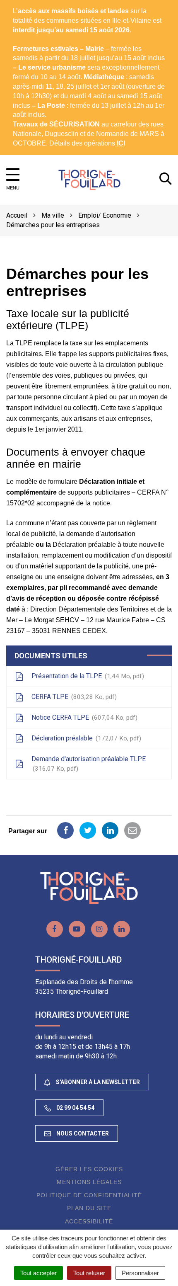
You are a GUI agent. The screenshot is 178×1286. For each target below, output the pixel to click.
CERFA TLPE (73, 697)
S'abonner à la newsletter (97, 1082)
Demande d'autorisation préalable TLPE (88, 763)
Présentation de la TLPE (86, 676)
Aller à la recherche (131, 4)
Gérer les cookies (89, 1169)
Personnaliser (140, 1272)
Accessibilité (89, 1221)
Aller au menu (22, 4)
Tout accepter (38, 1272)
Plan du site (89, 1208)
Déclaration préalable (85, 738)
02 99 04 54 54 (74, 1107)
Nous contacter (82, 1133)
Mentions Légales (89, 1182)
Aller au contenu (73, 4)
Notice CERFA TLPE (83, 717)
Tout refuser (89, 1272)
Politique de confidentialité (89, 1195)
